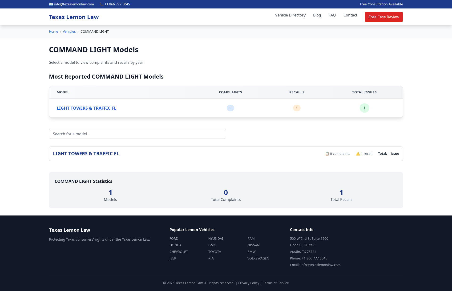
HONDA (176, 245)
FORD (174, 238)
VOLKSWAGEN (258, 258)
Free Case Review (384, 17)
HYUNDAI (215, 238)
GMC (212, 245)
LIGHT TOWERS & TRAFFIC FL (86, 108)
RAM (251, 238)
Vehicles (69, 31)
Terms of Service (276, 283)
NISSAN (253, 245)
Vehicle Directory (290, 15)
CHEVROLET (179, 251)
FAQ (332, 15)
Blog (317, 15)
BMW (251, 251)
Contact (350, 15)
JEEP (173, 258)
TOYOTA (214, 251)
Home (53, 31)
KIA (211, 258)
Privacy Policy (248, 283)
